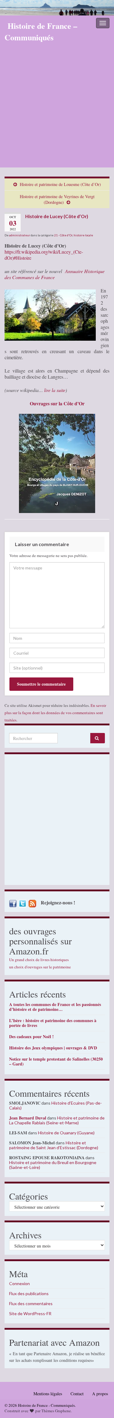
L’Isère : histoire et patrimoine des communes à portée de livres (52, 1022)
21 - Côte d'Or (63, 235)
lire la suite (54, 390)
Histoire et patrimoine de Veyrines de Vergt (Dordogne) (57, 199)
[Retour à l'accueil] (57, 7)
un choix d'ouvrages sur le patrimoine (40, 967)
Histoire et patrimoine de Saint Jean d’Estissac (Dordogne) (53, 1145)
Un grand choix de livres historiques (39, 959)
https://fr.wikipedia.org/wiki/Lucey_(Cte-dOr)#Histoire (44, 254)
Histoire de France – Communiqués (41, 31)
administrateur (19, 235)
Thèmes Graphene (56, 1410)
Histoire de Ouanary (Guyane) (66, 1132)
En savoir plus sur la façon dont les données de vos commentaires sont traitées (55, 713)
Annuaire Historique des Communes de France (55, 274)
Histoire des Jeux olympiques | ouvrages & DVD (53, 1048)
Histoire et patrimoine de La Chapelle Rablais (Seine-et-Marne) (57, 1120)
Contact (77, 1393)
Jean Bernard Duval (27, 1118)
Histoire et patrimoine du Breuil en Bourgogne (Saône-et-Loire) (52, 1165)
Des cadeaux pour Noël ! (31, 1036)
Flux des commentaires (31, 1303)
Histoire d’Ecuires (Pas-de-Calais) (55, 1105)
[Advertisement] (57, 107)
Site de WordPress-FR (30, 1313)
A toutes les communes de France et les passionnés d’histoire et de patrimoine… (55, 1006)
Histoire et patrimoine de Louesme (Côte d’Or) (60, 184)
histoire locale (83, 235)
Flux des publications (29, 1293)
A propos (100, 1393)
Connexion (19, 1283)
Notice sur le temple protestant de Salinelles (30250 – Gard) (56, 1061)
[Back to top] (100, 1404)
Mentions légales (47, 1393)
